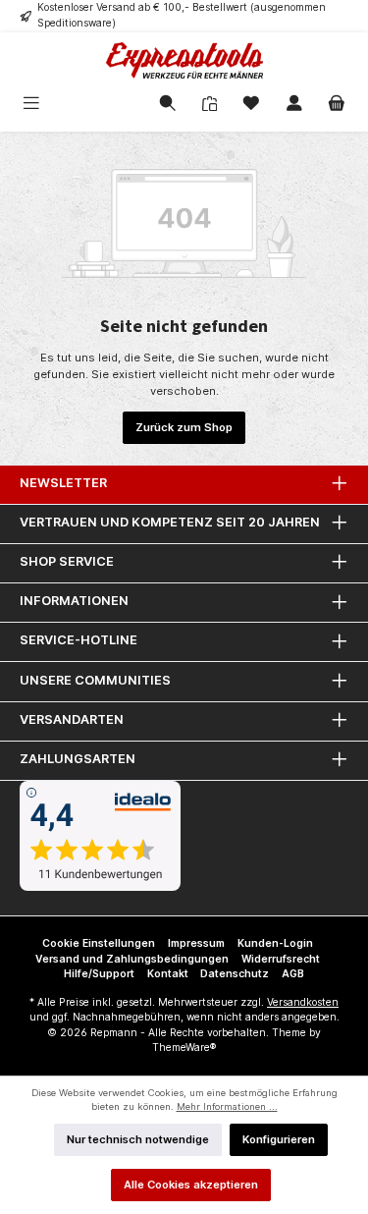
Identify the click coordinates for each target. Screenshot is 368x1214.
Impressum (196, 943)
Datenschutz (234, 973)
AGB (293, 973)
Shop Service (67, 561)
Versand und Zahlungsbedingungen (132, 959)
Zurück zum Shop (184, 427)
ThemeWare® (184, 1047)
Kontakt (167, 973)
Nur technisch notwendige (138, 1139)
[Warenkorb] (336, 105)
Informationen (74, 600)
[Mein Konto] (294, 105)
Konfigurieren (278, 1139)
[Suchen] (167, 105)
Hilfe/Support (99, 973)
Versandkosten (303, 1002)
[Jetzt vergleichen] (209, 104)
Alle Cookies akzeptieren (191, 1184)
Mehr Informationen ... (227, 1106)
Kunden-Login (275, 943)
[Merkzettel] (251, 105)
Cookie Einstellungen (98, 943)
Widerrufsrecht (280, 959)
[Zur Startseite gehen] (184, 60)
